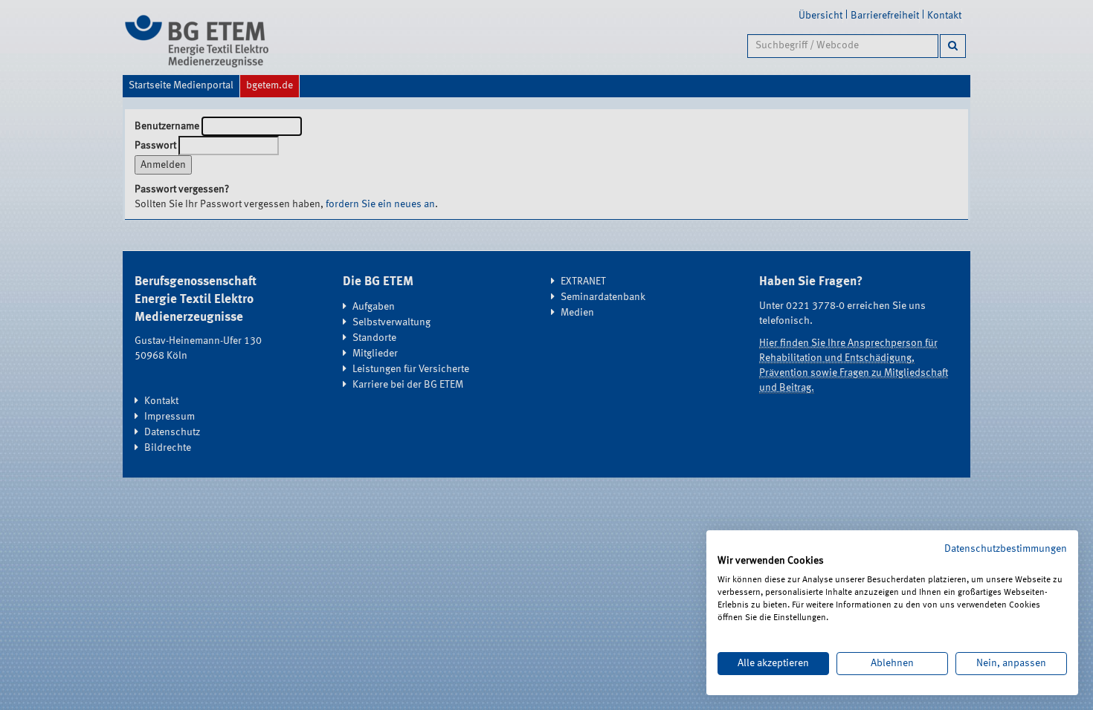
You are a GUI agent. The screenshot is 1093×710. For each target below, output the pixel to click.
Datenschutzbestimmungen (1005, 549)
